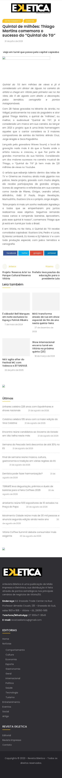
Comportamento (15, 650)
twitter (24, 253)
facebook (11, 253)
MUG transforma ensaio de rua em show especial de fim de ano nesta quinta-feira (45, 318)
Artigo (5, 716)
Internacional (13, 678)
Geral (8, 673)
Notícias (6, 643)
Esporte (10, 664)
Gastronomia (13, 668)
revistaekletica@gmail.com (26, 620)
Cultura (10, 654)
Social (5, 711)
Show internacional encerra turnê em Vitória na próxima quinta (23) (43, 347)
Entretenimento (13, 21)
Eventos (30, 21)
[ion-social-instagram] (34, 769)
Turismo (10, 697)
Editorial (6, 735)
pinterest (51, 253)
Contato (7, 744)
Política (10, 683)
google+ (37, 253)
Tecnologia (12, 692)
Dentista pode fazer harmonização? (22, 473)
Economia (11, 659)
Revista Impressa (11, 740)
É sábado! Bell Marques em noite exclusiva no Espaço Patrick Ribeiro (16, 317)
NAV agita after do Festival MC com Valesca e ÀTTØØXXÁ (14, 362)
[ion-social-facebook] (27, 769)
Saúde (9, 687)
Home (5, 638)
